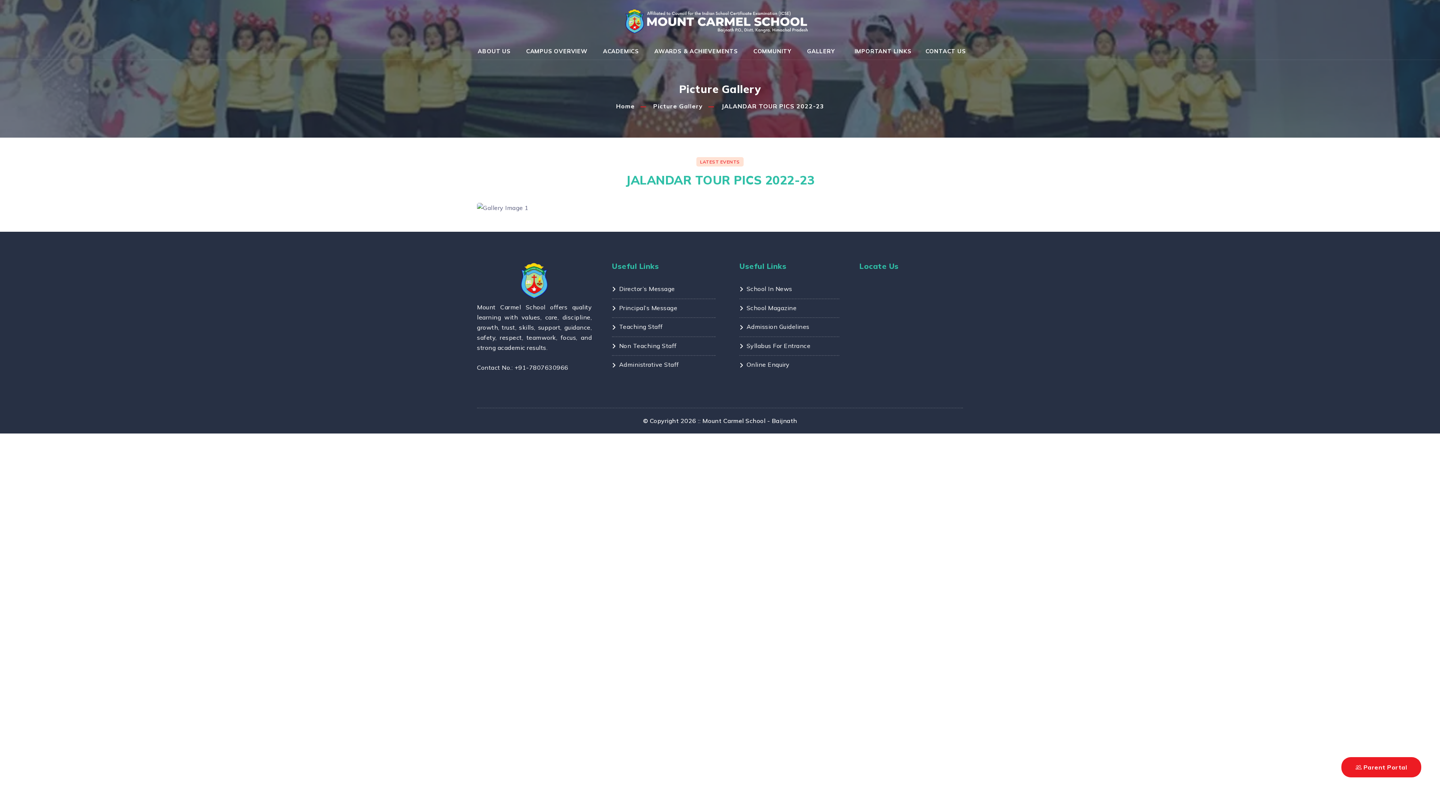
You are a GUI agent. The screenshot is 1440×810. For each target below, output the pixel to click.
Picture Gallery (678, 106)
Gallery (821, 51)
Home (625, 106)
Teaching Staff (641, 326)
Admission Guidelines (778, 326)
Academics (621, 51)
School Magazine (771, 308)
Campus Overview (557, 51)
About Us (494, 51)
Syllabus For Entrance (778, 346)
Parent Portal (1384, 767)
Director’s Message (647, 288)
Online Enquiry (768, 364)
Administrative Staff (649, 364)
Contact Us (946, 51)
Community (772, 51)
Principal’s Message (648, 308)
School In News (769, 288)
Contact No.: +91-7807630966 (522, 367)
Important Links (883, 51)
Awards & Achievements (696, 51)
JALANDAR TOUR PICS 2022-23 (773, 106)
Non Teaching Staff (648, 346)
